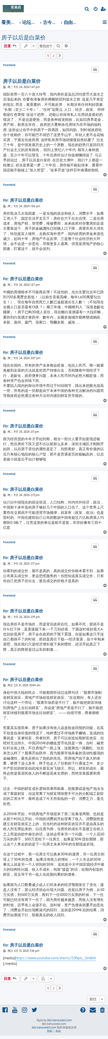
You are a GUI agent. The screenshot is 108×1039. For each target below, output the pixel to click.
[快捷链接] (105, 22)
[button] (60, 55)
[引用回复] (95, 69)
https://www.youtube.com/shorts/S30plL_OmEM (55, 958)
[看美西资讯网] (13, 7)
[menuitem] (87, 9)
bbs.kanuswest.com (59, 1020)
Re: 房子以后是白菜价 (23, 200)
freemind (9, 65)
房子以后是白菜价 (23, 37)
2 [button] (54, 55)
